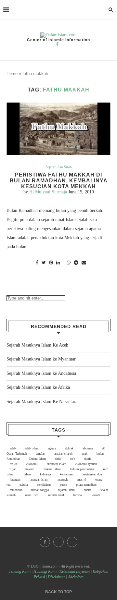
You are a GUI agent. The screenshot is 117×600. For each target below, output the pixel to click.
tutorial (78, 495)
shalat (87, 490)
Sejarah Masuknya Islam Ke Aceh (37, 345)
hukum (29, 469)
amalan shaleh (63, 453)
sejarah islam (66, 490)
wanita (96, 495)
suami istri (32, 495)
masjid (81, 479)
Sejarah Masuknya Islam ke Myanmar (41, 359)
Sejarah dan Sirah (59, 167)
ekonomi (32, 464)
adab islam (32, 448)
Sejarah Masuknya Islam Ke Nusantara (41, 401)
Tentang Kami (20, 571)
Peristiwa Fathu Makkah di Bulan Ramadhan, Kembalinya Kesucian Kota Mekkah (59, 180)
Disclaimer (56, 577)
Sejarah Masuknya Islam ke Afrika (38, 387)
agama (52, 448)
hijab (13, 469)
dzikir (13, 464)
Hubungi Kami (45, 571)
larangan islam (39, 479)
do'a (72, 458)
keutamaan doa (92, 474)
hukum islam (52, 469)
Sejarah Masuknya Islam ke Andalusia (41, 373)
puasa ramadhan (86, 484)
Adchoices (76, 577)
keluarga (45, 474)
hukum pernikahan (82, 469)
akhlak (69, 448)
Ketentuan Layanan (74, 571)
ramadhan (16, 490)
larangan (15, 479)
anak (84, 453)
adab (13, 448)
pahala (24, 484)
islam (27, 474)
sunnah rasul (56, 495)
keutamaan (66, 474)
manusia (63, 479)
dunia (87, 458)
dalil (58, 458)
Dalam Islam (37, 458)
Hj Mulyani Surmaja (48, 192)
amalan (40, 453)
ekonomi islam (56, 464)
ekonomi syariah (86, 464)
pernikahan (44, 484)
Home (12, 73)
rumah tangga (40, 490)
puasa (63, 484)
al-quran (88, 448)
